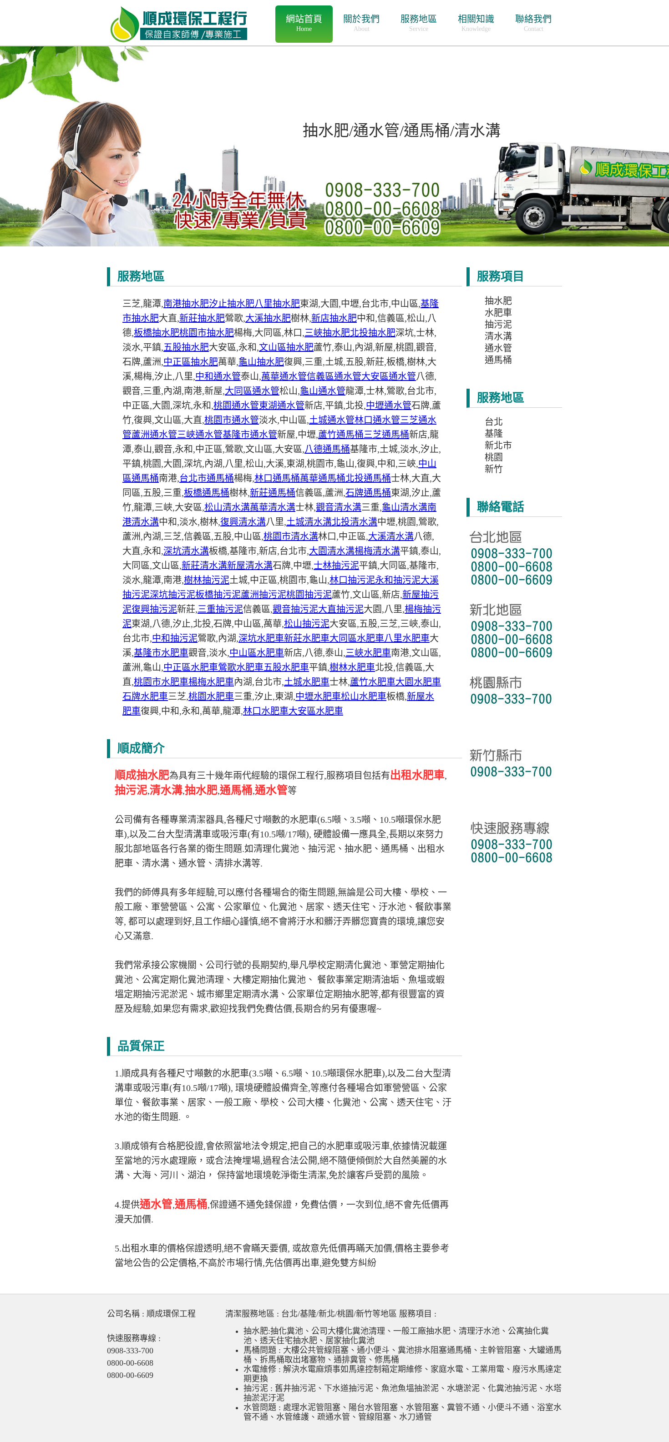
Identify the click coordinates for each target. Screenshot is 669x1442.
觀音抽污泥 (295, 609)
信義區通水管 (334, 376)
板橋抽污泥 (218, 595)
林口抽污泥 (352, 580)
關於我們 (361, 23)
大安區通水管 (388, 376)
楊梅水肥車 (211, 682)
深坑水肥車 (261, 638)
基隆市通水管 (250, 435)
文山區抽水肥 (286, 347)
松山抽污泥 (306, 624)
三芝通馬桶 (386, 435)
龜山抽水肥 (261, 362)
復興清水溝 (243, 522)
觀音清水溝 (338, 507)
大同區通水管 (252, 391)
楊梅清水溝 (377, 551)
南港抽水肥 (186, 304)
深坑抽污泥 (172, 595)
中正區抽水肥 (190, 362)
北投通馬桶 (368, 478)
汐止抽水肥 (231, 304)
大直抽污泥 (341, 609)
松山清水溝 (227, 507)
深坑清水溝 (186, 551)
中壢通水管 (388, 406)
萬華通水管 (284, 376)
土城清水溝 (309, 522)
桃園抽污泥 (309, 595)
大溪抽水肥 (268, 318)
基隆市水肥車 (161, 653)
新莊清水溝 (204, 566)
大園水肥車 (418, 682)
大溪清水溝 (391, 536)
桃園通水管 (236, 406)
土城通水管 (332, 420)
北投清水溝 (354, 522)
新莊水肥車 (306, 638)
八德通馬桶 (327, 449)
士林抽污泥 (336, 566)
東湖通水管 (281, 406)
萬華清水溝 (272, 507)
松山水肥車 (363, 696)
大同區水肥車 (356, 638)
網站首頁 (304, 23)
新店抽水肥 (334, 318)
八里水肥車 (407, 638)
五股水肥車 (286, 667)
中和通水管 (218, 376)
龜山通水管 (322, 391)
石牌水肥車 (145, 696)
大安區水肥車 (316, 711)
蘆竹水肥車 (372, 682)
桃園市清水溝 (291, 536)
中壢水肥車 (318, 696)
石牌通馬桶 (368, 493)
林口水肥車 (266, 711)
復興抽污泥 (154, 609)
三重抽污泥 (220, 609)
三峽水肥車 (368, 653)
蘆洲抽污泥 (263, 595)
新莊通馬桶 (272, 493)
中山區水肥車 (256, 653)
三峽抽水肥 (327, 333)
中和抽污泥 (175, 638)
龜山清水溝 (404, 507)
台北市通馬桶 (206, 478)
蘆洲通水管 (154, 435)
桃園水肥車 (211, 696)
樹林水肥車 (352, 667)
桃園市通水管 (231, 420)
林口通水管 (377, 420)
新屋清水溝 (250, 566)
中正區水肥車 (190, 667)
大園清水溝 (332, 551)
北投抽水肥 (372, 333)
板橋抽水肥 (156, 333)
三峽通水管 (200, 435)
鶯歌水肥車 (241, 667)
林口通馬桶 (277, 478)
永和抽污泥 (398, 580)
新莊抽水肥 (202, 318)
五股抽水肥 (186, 347)
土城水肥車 (306, 682)
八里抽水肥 (277, 304)
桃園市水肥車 (161, 682)
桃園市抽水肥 (206, 333)
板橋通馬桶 (206, 493)
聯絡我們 (533, 23)
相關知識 (476, 23)
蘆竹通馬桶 (341, 435)
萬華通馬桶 (322, 478)
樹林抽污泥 (206, 580)
